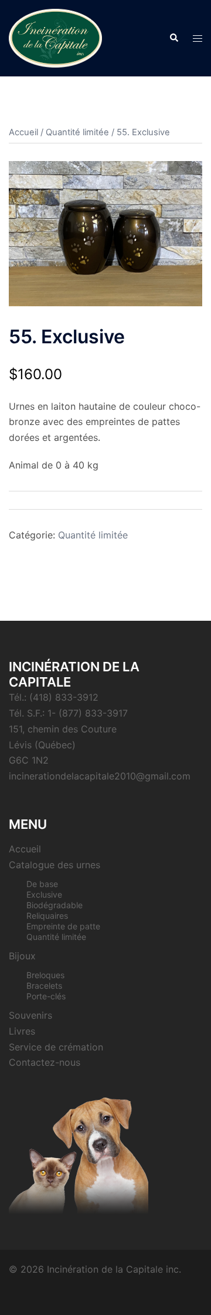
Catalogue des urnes (54, 865)
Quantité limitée (77, 132)
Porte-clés (46, 996)
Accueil (23, 132)
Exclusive (44, 894)
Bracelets (44, 986)
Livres (22, 1031)
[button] (173, 38)
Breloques (45, 975)
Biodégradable (54, 905)
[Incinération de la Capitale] (55, 37)
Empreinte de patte (63, 926)
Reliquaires (47, 916)
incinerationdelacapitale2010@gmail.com (99, 776)
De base (42, 884)
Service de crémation (56, 1047)
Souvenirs (30, 1015)
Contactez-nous (44, 1062)
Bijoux (22, 956)
